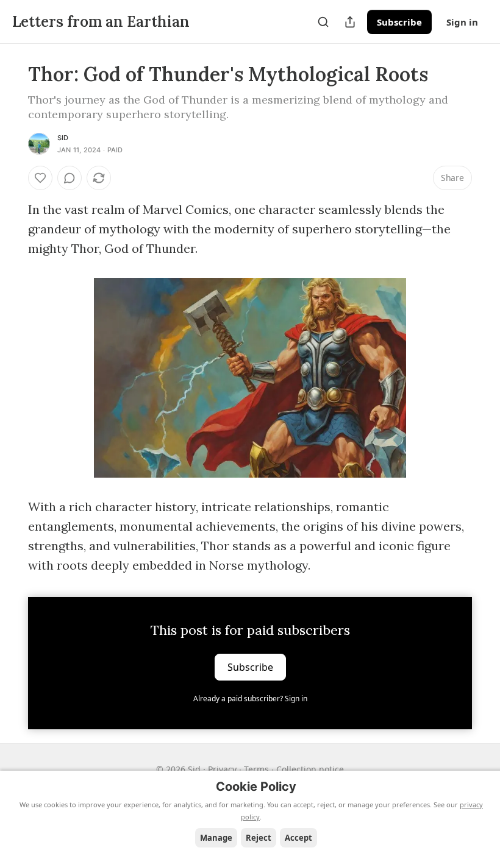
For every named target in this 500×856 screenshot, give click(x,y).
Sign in (462, 22)
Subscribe (399, 22)
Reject (258, 837)
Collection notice (310, 769)
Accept (298, 837)
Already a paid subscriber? (250, 698)
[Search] (323, 22)
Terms (256, 769)
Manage (216, 837)
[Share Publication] (350, 22)
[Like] (40, 178)
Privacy (222, 769)
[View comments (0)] (69, 178)
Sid (63, 137)
